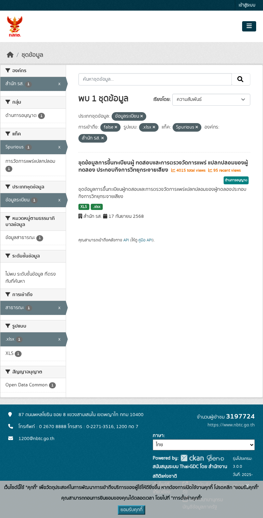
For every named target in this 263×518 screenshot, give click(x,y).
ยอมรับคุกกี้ (131, 509)
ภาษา (158, 435)
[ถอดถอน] (141, 116)
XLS (83, 207)
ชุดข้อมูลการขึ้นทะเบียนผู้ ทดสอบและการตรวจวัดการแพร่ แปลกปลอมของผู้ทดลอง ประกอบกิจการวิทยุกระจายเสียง (163, 166)
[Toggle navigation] (249, 26)
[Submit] (240, 79)
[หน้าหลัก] (10, 55)
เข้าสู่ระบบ (247, 5)
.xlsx (96, 207)
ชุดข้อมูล (32, 55)
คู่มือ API (145, 240)
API (126, 240)
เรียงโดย (161, 99)
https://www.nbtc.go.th (231, 425)
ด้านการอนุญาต (236, 180)
